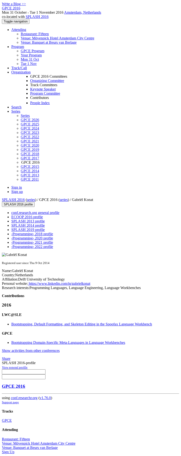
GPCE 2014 (30, 171)
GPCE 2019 (30, 150)
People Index (40, 103)
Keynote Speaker (43, 89)
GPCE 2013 (30, 175)
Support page (10, 402)
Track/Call (19, 68)
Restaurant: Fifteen (35, 34)
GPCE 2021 (30, 141)
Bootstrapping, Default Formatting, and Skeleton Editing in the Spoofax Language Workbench (81, 324)
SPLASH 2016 (37, 17)
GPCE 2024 (30, 128)
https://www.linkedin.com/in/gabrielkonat (59, 283)
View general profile (15, 367)
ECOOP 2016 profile (27, 217)
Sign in (16, 187)
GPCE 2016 (13, 386)
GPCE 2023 (30, 133)
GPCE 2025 (30, 124)
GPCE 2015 (30, 167)
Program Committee (45, 93)
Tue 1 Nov (29, 64)
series (31, 200)
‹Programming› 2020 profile (32, 238)
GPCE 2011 (30, 179)
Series (25, 116)
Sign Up (8, 452)
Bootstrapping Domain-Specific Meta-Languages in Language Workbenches (68, 343)
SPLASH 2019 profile (28, 230)
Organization (21, 72)
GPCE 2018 (30, 154)
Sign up (17, 192)
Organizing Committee (47, 81)
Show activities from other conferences (31, 351)
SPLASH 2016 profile (18, 204)
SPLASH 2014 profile (28, 225)
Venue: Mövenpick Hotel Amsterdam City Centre (57, 38)
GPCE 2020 (30, 145)
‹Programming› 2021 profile (32, 242)
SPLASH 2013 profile (28, 221)
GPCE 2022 (30, 137)
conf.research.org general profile (35, 213)
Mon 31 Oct (30, 59)
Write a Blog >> (14, 4)
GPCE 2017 (30, 158)
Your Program (31, 55)
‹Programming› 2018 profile (32, 234)
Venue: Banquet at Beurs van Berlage (49, 42)
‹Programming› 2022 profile (32, 247)
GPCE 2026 (30, 120)
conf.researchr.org (24, 398)
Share (6, 359)
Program (17, 47)
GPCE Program (32, 51)
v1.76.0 (45, 398)
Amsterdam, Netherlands (82, 12)
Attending (18, 30)
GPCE (7, 420)
